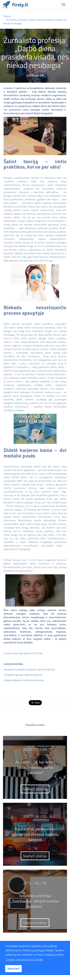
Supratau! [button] (13, 969)
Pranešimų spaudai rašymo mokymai (23, 675)
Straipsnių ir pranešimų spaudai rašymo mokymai (29, 669)
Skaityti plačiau (35, 789)
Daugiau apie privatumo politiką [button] (24, 959)
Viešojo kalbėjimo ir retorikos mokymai (24, 680)
